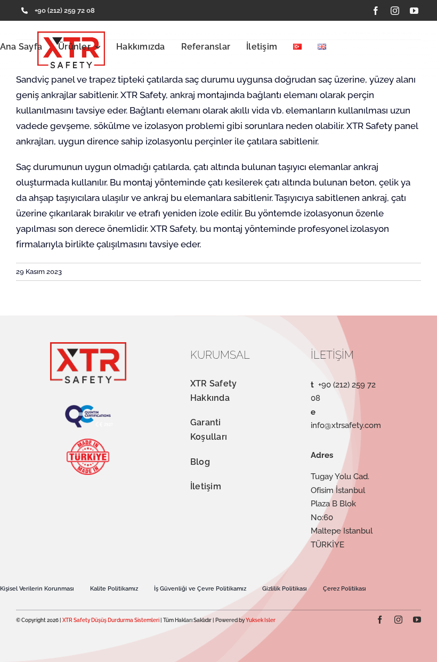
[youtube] (414, 10)
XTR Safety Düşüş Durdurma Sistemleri (110, 620)
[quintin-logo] (88, 408)
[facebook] (375, 10)
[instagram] (395, 10)
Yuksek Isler (261, 620)
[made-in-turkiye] (88, 443)
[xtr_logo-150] (88, 346)
